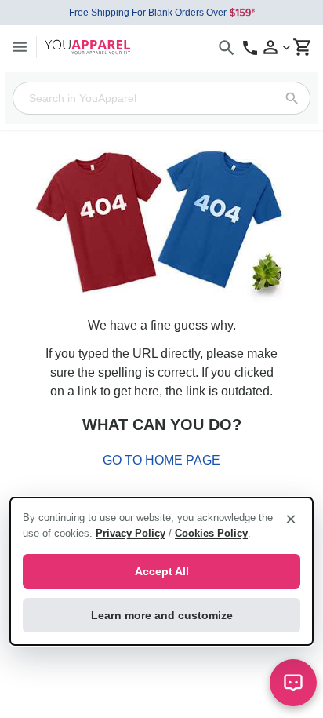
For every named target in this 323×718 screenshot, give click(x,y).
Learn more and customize (162, 615)
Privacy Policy (130, 533)
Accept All (162, 571)
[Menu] (20, 47)
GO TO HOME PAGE (161, 460)
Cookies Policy (211, 533)
